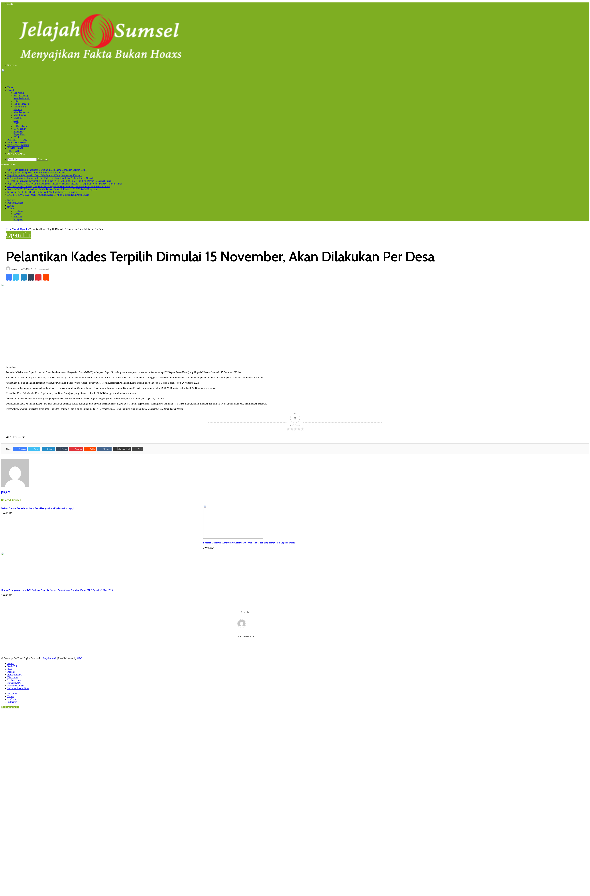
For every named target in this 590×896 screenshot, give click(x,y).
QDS (79, 658)
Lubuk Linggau (21, 104)
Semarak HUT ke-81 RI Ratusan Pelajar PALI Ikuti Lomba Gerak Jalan (42, 192)
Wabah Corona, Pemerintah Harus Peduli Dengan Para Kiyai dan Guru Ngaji (37, 508)
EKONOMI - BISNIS (18, 145)
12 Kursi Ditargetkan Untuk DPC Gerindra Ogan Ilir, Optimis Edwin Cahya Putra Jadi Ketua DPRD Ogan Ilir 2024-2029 (57, 590)
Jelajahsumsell (50, 658)
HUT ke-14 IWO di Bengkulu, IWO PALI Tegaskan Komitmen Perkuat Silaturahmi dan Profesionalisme (58, 186)
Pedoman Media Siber (18, 688)
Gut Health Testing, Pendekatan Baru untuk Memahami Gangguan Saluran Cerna (47, 169)
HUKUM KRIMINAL (18, 142)
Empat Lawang (21, 95)
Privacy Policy (14, 674)
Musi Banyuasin (21, 112)
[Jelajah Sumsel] (98, 59)
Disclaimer (12, 677)
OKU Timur (20, 128)
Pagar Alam (19, 134)
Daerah (10, 90)
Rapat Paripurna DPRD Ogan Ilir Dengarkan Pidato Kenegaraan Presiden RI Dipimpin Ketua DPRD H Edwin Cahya (64, 183)
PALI (16, 137)
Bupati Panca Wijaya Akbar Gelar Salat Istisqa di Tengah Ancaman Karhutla (44, 175)
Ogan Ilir (18, 117)
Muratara (18, 109)
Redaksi (11, 671)
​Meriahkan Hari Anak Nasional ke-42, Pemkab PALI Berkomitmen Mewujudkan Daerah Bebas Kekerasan (59, 181)
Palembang (19, 131)
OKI (16, 120)
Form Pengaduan (15, 685)
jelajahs (14, 269)
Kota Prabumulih (22, 98)
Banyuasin (19, 92)
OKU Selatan (20, 126)
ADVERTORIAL (16, 153)
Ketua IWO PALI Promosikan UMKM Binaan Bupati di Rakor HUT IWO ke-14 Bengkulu (52, 189)
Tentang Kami (14, 680)
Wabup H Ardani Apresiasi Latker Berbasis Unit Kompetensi (37, 172)
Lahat (16, 101)
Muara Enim (20, 106)
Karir (9, 669)
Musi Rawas (20, 115)
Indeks (10, 663)
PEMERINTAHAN (17, 140)
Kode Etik (12, 666)
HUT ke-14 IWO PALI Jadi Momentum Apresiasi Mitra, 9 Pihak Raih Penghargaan (48, 194)
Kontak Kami (14, 683)
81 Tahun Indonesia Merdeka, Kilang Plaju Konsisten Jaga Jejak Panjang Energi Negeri (50, 178)
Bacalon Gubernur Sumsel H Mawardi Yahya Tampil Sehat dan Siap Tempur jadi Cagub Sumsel (249, 542)
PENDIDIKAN (15, 148)
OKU (16, 123)
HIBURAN (13, 151)
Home (10, 87)
